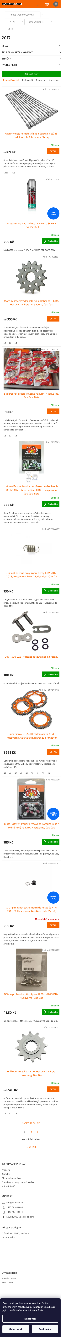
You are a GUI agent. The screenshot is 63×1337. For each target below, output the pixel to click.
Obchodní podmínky (11, 1178)
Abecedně (54, 80)
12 (5, 343)
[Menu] (55, 4)
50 (32, 773)
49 (27, 773)
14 (16, 343)
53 (48, 773)
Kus (13, 172)
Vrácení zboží (8, 1186)
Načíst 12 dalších (31, 1123)
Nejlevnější (27, 80)
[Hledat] (39, 4)
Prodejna (6, 1170)
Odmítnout (15, 1329)
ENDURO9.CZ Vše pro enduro (20, 1217)
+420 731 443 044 (14, 1207)
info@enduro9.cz (14, 1202)
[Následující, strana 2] (31, 1132)
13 (10, 343)
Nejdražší (40, 80)
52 (43, 773)
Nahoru (32, 1147)
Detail (53, 151)
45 (5, 773)
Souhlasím (45, 1329)
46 (10, 773)
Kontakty (6, 1174)
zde (41, 1310)
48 (21, 773)
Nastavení (30, 1319)
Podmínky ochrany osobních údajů (18, 1182)
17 (38, 1132)
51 (38, 773)
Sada (6, 172)
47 (16, 773)
